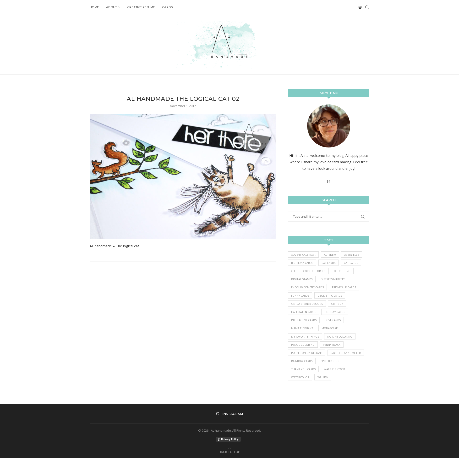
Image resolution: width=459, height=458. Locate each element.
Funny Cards (300, 295)
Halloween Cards (303, 312)
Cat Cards (351, 263)
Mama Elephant (302, 328)
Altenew (330, 254)
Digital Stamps (301, 279)
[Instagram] (360, 7)
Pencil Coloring (303, 344)
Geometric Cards (329, 295)
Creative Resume (141, 7)
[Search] (367, 7)
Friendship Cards (344, 287)
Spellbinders (330, 361)
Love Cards (333, 320)
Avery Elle (351, 254)
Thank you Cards (303, 369)
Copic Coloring (314, 271)
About (111, 7)
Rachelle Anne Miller (346, 353)
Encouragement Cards (307, 287)
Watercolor (300, 377)
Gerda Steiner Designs (307, 303)
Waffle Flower (334, 369)
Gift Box (337, 303)
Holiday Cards (334, 312)
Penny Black (331, 344)
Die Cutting (342, 271)
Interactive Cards (304, 320)
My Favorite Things (305, 336)
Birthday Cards (302, 263)
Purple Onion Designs (306, 353)
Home (94, 7)
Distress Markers (333, 279)
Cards (167, 7)
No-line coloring (339, 336)
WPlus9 (322, 377)
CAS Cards (328, 263)
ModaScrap (330, 328)
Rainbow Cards (301, 361)
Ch (293, 271)
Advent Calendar (303, 254)
